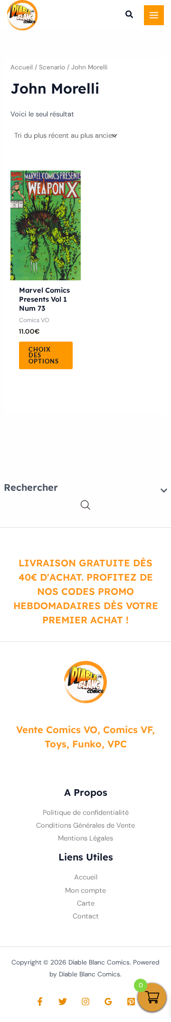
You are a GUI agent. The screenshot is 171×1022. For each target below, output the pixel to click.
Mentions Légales (85, 838)
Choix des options (43, 355)
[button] (129, 15)
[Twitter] (62, 1001)
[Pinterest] (131, 1001)
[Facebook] (40, 1001)
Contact (86, 916)
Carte (86, 903)
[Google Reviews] (108, 1001)
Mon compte (85, 890)
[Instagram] (85, 1001)
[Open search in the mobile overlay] (85, 505)
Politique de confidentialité (86, 812)
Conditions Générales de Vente (85, 825)
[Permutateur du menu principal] (154, 15)
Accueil (21, 67)
